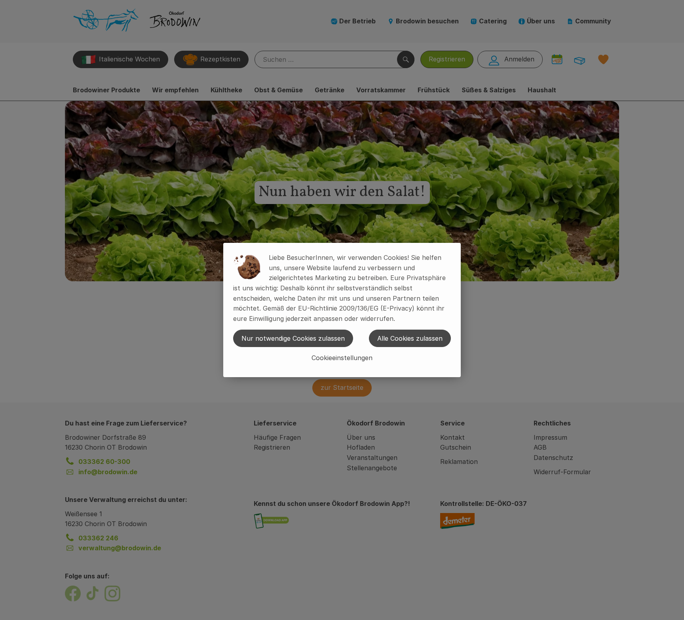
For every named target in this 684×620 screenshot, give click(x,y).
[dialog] (342, 310)
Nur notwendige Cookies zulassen (293, 338)
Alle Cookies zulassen (410, 338)
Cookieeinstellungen (342, 358)
